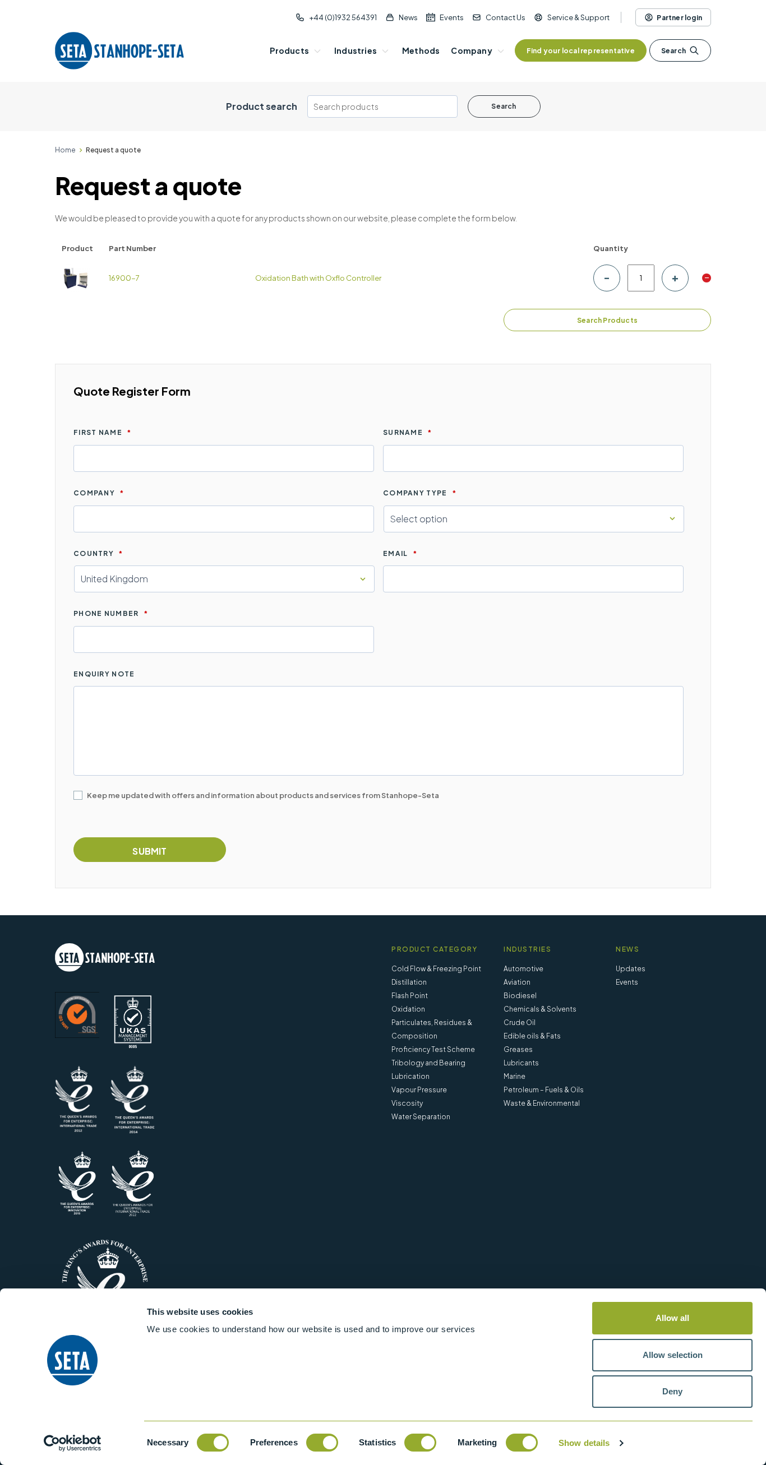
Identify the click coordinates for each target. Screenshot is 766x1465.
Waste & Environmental (542, 1103)
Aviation (517, 982)
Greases (518, 1049)
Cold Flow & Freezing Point (436, 969)
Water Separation (420, 1116)
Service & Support (578, 17)
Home (65, 150)
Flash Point (409, 995)
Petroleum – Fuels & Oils (544, 1090)
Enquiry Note (104, 674)
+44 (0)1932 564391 (343, 17)
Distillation (409, 982)
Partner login (679, 17)
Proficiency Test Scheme (433, 1049)
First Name (102, 432)
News (408, 17)
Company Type (419, 493)
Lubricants (521, 1063)
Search (673, 51)
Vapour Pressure (419, 1090)
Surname (407, 432)
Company (98, 493)
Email (400, 553)
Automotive (523, 969)
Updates (630, 969)
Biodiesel (520, 995)
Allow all (672, 1318)
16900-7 (124, 277)
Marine (514, 1076)
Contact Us (505, 17)
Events (452, 17)
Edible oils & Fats (532, 1036)
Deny (672, 1391)
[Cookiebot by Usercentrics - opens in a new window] (73, 1443)
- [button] (706, 277)
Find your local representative (581, 51)
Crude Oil (520, 1022)
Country (98, 553)
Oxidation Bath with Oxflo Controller (318, 277)
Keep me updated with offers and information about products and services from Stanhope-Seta (263, 795)
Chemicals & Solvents (540, 1009)
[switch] (322, 1443)
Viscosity (407, 1103)
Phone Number (110, 613)
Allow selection (673, 1355)
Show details (584, 1443)
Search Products (607, 320)
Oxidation (408, 1009)
